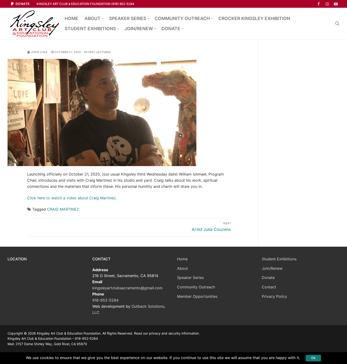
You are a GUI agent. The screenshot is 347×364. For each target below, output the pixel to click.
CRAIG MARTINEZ (63, 209)
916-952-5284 (105, 300)
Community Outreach (196, 287)
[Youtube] (335, 4)
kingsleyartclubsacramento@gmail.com (127, 288)
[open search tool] (337, 23)
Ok (313, 358)
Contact (269, 287)
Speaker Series (190, 277)
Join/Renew (272, 268)
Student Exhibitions (279, 259)
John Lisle (38, 52)
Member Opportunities (197, 296)
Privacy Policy (274, 296)
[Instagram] (327, 4)
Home (182, 259)
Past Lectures (99, 52)
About (182, 268)
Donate (22, 4)
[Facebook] (318, 4)
